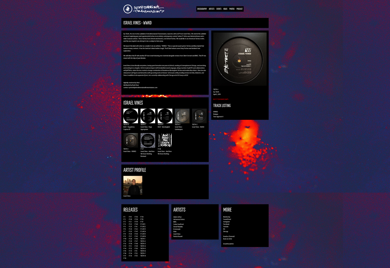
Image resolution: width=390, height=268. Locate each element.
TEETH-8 (126, 124)
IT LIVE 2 (143, 227)
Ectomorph (176, 229)
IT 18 (124, 258)
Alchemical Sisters (179, 219)
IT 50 (136, 248)
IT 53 (136, 256)
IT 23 (130, 227)
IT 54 (141, 217)
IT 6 (124, 229)
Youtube (225, 227)
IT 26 (130, 234)
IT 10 (124, 239)
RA (224, 229)
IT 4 (124, 224)
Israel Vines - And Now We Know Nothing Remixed (147, 153)
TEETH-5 (143, 248)
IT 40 (136, 224)
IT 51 (136, 251)
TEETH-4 (160, 124)
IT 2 (124, 219)
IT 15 (124, 251)
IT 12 (124, 244)
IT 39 (136, 222)
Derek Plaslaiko (178, 227)
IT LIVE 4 (143, 231)
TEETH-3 (177, 124)
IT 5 (124, 227)
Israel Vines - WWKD (129, 151)
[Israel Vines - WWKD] (240, 59)
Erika (174, 231)
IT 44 (136, 234)
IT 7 (124, 231)
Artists (211, 9)
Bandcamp (226, 217)
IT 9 (124, 236)
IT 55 (141, 219)
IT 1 (124, 217)
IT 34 (130, 253)
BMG (174, 222)
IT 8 (124, 234)
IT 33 (130, 251)
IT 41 (136, 227)
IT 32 (130, 248)
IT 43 (136, 231)
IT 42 (136, 229)
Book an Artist (227, 239)
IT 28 (130, 239)
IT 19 (130, 217)
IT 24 (130, 229)
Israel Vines (126, 196)
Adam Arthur (177, 217)
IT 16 (124, 253)
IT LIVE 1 (142, 224)
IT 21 (130, 222)
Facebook (226, 224)
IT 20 (130, 219)
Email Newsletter (228, 244)
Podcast (240, 9)
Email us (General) (229, 236)
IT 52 (136, 253)
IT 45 (136, 236)
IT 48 (136, 244)
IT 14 (124, 248)
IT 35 (130, 256)
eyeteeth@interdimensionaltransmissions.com (143, 87)
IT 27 (130, 236)
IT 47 (142, 149)
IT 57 (141, 222)
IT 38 (136, 219)
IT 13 (124, 246)
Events (218, 9)
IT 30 (130, 244)
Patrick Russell (177, 236)
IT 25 (130, 231)
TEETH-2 (194, 124)
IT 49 (136, 246)
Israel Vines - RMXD (198, 127)
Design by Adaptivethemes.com (262, 266)
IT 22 (130, 224)
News (225, 9)
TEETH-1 (125, 149)
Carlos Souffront (178, 224)
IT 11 (124, 241)
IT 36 (136, 217)
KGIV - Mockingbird (164, 127)
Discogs (225, 231)
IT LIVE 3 (143, 229)
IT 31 (130, 246)
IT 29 (130, 241)
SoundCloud (227, 219)
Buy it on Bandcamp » (221, 99)
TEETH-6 (143, 251)
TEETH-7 (143, 124)
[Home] (144, 9)
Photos (232, 9)
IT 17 (124, 256)
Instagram (226, 222)
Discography (202, 9)
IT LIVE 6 (143, 236)
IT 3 (124, 222)
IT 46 (159, 149)
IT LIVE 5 (143, 234)
